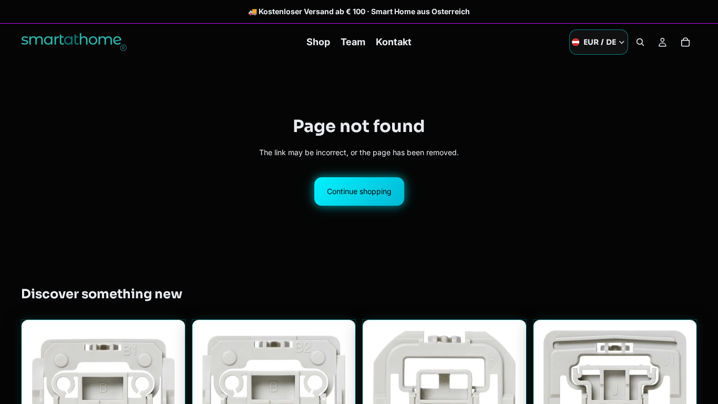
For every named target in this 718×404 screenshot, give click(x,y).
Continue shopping (359, 191)
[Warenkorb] (685, 42)
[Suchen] (640, 42)
